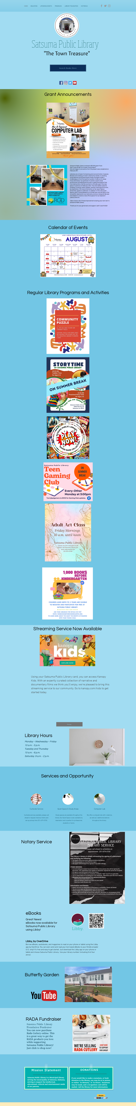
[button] (34, 6)
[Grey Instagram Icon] (109, 6)
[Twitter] (70, 83)
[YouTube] (75, 83)
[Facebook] (61, 83)
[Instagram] (65, 83)
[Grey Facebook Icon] (101, 6)
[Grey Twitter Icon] (105, 6)
